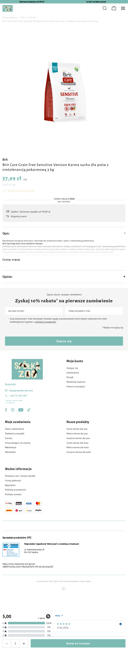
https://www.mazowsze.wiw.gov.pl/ (18, 563)
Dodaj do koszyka (78, 643)
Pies (23, 17)
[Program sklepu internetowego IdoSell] (64, 588)
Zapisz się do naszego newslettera (64, 294)
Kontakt (10, 384)
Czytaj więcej (11, 259)
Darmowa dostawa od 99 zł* (32, 1)
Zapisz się (64, 341)
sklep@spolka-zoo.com (21, 390)
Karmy (32, 17)
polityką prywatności (45, 321)
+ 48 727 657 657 (18, 395)
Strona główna (9, 17)
